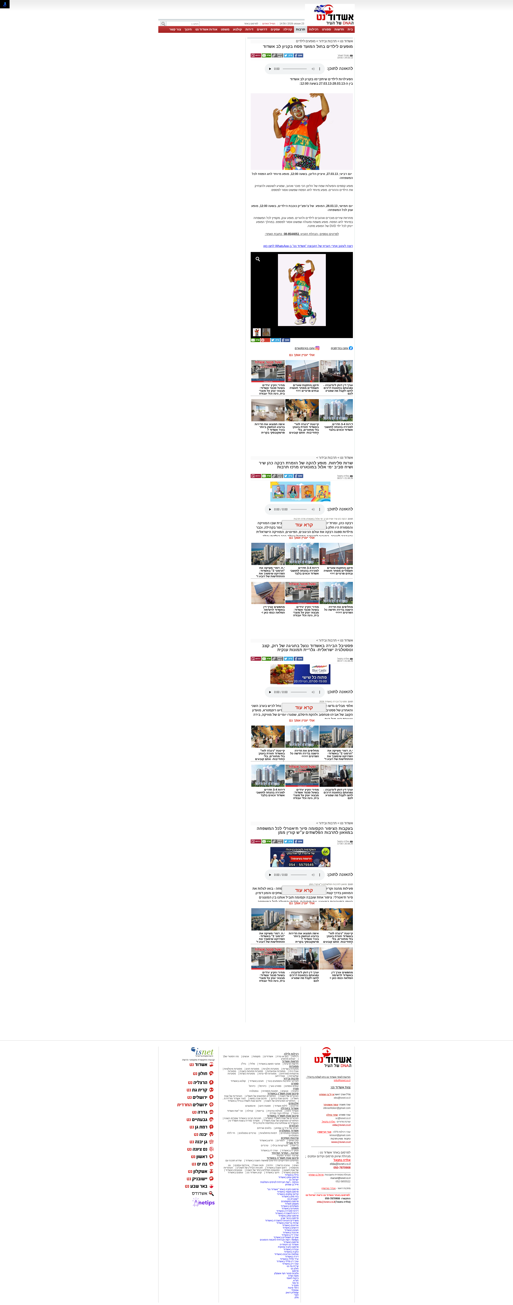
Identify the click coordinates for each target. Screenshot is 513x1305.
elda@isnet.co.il (341, 1125)
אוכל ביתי (294, 1071)
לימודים (280, 1140)
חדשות (339, 29)
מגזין (296, 1088)
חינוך (188, 29)
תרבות (300, 29)
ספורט (326, 29)
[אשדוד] (330, 25)
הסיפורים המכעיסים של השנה (280, 1100)
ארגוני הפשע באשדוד (269, 1063)
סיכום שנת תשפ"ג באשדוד (283, 1093)
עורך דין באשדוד (290, 1263)
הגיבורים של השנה (289, 1096)
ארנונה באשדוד (291, 1232)
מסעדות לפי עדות (267, 1073)
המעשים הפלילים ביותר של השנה (263, 1170)
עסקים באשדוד (235, 1172)
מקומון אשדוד (292, 1203)
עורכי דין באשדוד (269, 1150)
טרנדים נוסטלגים (247, 1133)
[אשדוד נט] (327, 1068)
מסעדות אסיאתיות (276, 1071)
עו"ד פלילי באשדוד (289, 1259)
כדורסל (262, 1086)
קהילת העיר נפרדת (279, 1113)
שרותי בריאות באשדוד (287, 1223)
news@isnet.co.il (340, 1142)
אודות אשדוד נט (206, 29)
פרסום (295, 1271)
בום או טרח (282, 1056)
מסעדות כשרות (247, 1073)
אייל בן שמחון (292, 1184)
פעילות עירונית (275, 1110)
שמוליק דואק (292, 1292)
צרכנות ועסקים (290, 1137)
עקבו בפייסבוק (340, 347)
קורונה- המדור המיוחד (287, 1155)
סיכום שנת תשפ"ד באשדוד (283, 1115)
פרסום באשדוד (291, 1242)
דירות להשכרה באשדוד (287, 1213)
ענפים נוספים (292, 1086)
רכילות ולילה (291, 1053)
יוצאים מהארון (288, 1058)
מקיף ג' (295, 1285)
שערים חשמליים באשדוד (286, 1237)
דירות (249, 29)
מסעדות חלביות (271, 1068)
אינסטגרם (250, 1105)
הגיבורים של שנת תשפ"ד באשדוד (281, 1118)
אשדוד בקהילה (290, 1108)
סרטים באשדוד (291, 1172)
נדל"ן (243, 1063)
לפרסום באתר (251, 23)
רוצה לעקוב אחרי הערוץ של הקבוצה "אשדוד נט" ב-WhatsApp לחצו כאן (308, 246)
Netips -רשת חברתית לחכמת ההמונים (279, 1239)
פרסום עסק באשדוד (288, 1177)
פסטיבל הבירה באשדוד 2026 (333, 701)
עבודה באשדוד (291, 1249)
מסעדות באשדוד (290, 1208)
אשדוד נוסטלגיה (289, 1130)
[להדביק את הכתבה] (265, 341)
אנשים (245, 1056)
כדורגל (252, 1086)
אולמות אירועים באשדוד (286, 1254)
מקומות (256, 1056)
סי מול (295, 1283)
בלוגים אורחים (264, 1128)
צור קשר (175, 29)
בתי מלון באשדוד (290, 1196)
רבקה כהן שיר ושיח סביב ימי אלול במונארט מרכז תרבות (320, 501)
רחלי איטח (293, 1287)
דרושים (262, 29)
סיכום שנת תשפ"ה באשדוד (283, 1157)
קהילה (287, 29)
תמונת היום (265, 1105)
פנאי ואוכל (258, 1165)
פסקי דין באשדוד (290, 1150)
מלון (297, 1297)
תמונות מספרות (270, 1091)
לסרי (296, 1295)
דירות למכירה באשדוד (287, 1211)
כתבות (295, 1091)
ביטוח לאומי (293, 1278)
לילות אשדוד (281, 1105)
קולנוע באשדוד (238, 1081)
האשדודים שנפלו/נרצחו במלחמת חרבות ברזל (276, 1123)
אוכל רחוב (280, 1076)
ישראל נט (294, 1179)
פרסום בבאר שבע (290, 1218)
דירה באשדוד (292, 1256)
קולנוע (237, 29)
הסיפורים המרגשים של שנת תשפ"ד (281, 1120)
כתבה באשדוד (291, 1251)
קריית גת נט (293, 1266)
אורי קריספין (324, 1131)
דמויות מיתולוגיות (268, 1133)
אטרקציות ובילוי (280, 1145)
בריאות (260, 1110)
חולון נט (294, 1268)
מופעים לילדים (305, 41)
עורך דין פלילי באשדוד (287, 1261)
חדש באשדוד (266, 1140)
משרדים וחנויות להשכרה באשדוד (282, 1220)
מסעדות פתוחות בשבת (251, 1071)
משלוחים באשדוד (290, 1206)
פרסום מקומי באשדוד (288, 1191)
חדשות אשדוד (290, 1061)
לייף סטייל (292, 1142)
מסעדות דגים (252, 1068)
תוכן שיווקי (293, 1140)
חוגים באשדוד (256, 1081)
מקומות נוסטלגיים (289, 1133)
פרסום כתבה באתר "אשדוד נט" (283, 1189)
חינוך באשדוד (272, 1172)
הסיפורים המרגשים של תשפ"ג (261, 1096)
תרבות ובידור (328, 41)
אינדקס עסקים (241, 1165)
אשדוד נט (346, 41)
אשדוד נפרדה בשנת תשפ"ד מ (244, 1120)
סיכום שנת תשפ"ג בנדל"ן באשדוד (244, 1100)
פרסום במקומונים (290, 1201)
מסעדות (294, 1066)
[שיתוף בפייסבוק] (298, 56)
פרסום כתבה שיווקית (288, 1247)
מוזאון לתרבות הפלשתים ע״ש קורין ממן (328, 884)
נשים (296, 1165)
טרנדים (264, 1145)
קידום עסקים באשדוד (288, 1194)
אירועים (295, 1105)
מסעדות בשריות (291, 1068)
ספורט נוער (275, 1086)
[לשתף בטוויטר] (288, 56)
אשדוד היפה (292, 1110)
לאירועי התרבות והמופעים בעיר (283, 1081)
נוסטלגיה (254, 1091)
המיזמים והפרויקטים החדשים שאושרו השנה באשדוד (272, 1160)
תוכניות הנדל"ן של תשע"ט (250, 1167)
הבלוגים (294, 1125)
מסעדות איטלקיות (233, 1068)
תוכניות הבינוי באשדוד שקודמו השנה (242, 1118)
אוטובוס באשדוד (233, 1170)
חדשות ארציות (291, 1063)
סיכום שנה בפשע (258, 1098)
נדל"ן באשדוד (292, 1174)
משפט (225, 29)
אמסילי (295, 1290)
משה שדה (293, 1275)
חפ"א (296, 1280)
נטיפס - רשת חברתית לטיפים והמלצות (279, 1182)
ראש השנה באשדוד (277, 1167)
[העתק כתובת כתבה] (277, 56)
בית (350, 29)
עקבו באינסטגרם (305, 347)
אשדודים (268, 1056)
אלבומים (294, 1103)
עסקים (275, 29)
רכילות (313, 29)
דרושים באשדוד (291, 1227)
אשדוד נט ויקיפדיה (289, 1244)
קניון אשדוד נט (254, 1172)
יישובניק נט (293, 1199)
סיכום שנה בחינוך (279, 1098)
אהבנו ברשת (283, 1165)
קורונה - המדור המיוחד (285, 1152)
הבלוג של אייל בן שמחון (287, 1128)
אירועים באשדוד (290, 1225)
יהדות (270, 1165)
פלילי (252, 1063)
